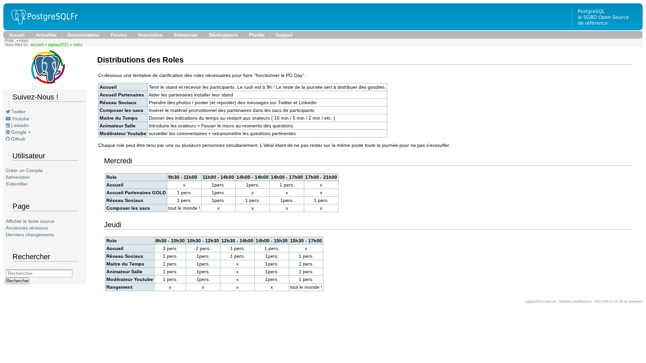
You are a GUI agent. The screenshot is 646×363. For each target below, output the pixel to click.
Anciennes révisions (27, 228)
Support (284, 35)
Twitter (18, 111)
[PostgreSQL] (42, 28)
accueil (37, 45)
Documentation (83, 35)
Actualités (46, 35)
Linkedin (20, 125)
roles (23, 41)
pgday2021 (58, 45)
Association (150, 35)
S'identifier (17, 184)
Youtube (20, 118)
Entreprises (186, 35)
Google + (21, 132)
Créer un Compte (24, 170)
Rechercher (17, 280)
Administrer (18, 177)
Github (18, 139)
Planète (256, 35)
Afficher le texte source (30, 221)
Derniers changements (30, 234)
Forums (119, 35)
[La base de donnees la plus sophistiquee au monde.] (607, 28)
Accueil (17, 35)
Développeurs (223, 35)
